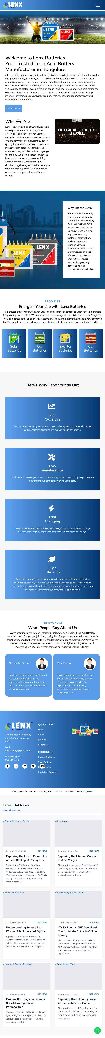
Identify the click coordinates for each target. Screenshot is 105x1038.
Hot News (42, 851)
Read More (13, 108)
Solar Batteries (45, 762)
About (41, 734)
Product (42, 739)
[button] (8, 27)
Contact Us (43, 744)
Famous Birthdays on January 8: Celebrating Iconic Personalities (25, 1003)
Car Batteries (44, 767)
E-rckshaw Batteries (47, 772)
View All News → (11, 810)
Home (41, 729)
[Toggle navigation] (98, 5)
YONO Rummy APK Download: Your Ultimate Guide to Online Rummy (78, 931)
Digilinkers (88, 791)
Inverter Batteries (46, 757)
